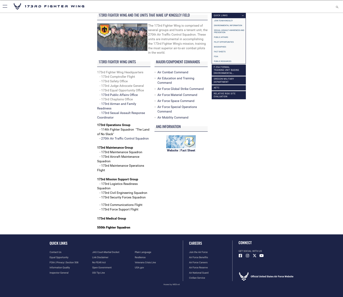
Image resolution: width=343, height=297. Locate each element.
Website (172, 150)
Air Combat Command (172, 72)
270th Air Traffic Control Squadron (125, 138)
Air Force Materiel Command (177, 95)
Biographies (220, 47)
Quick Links (58, 243)
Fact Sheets (219, 52)
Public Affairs (221, 37)
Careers (195, 243)
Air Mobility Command (172, 117)
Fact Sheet (187, 150)
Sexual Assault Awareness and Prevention (229, 31)
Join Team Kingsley (223, 21)
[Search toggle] (337, 6)
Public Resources (222, 61)
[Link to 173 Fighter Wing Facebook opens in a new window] (240, 256)
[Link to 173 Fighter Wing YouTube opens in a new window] (262, 256)
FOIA (216, 56)
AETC (216, 87)
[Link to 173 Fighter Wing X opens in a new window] (255, 256)
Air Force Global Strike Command (180, 89)
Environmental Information (228, 25)
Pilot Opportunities (224, 42)
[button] (4, 6)
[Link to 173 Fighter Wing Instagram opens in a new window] (247, 256)
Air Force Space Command (175, 101)
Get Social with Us (250, 251)
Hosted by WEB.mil (171, 284)
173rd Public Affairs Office (119, 95)
